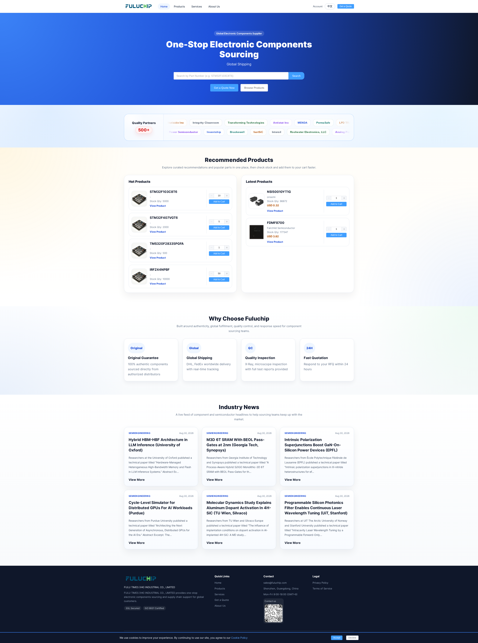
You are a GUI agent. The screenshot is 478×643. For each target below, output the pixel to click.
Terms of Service (322, 588)
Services (196, 6)
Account (317, 6)
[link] (180, 198)
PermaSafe (301, 122)
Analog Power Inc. (319, 132)
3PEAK (344, 132)
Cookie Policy (239, 637)
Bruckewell (209, 132)
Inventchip (186, 132)
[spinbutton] (219, 196)
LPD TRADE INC (326, 122)
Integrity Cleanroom (183, 122)
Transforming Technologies (223, 122)
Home (163, 6)
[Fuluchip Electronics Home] (138, 6)
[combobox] (231, 76)
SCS (349, 122)
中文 (330, 6)
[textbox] (231, 75)
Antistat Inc (258, 122)
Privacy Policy (320, 582)
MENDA (279, 122)
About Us (214, 6)
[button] (211, 196)
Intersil (248, 132)
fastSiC (230, 132)
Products (179, 6)
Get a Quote (222, 599)
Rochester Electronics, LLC (280, 132)
